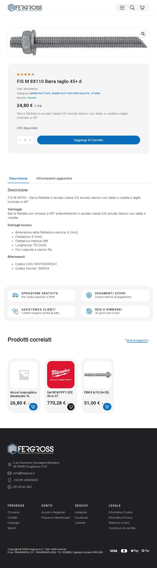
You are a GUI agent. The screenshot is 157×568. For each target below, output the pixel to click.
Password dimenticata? (55, 517)
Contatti (12, 517)
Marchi (12, 528)
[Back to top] (147, 558)
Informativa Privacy (121, 517)
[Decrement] (20, 140)
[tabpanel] (78, 229)
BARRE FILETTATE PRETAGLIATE (70, 93)
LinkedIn (80, 522)
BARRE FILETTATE (40, 93)
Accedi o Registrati (53, 512)
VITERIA (95, 93)
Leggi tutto (70, 407)
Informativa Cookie (120, 512)
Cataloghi (14, 522)
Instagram (81, 512)
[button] (143, 34)
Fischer (32, 97)
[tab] (18, 178)
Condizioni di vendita (122, 528)
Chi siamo (14, 512)
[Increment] (30, 140)
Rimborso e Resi (119, 522)
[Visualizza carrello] (142, 7)
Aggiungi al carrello (88, 140)
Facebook (81, 517)
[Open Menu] (122, 7)
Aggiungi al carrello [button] (33, 407)
